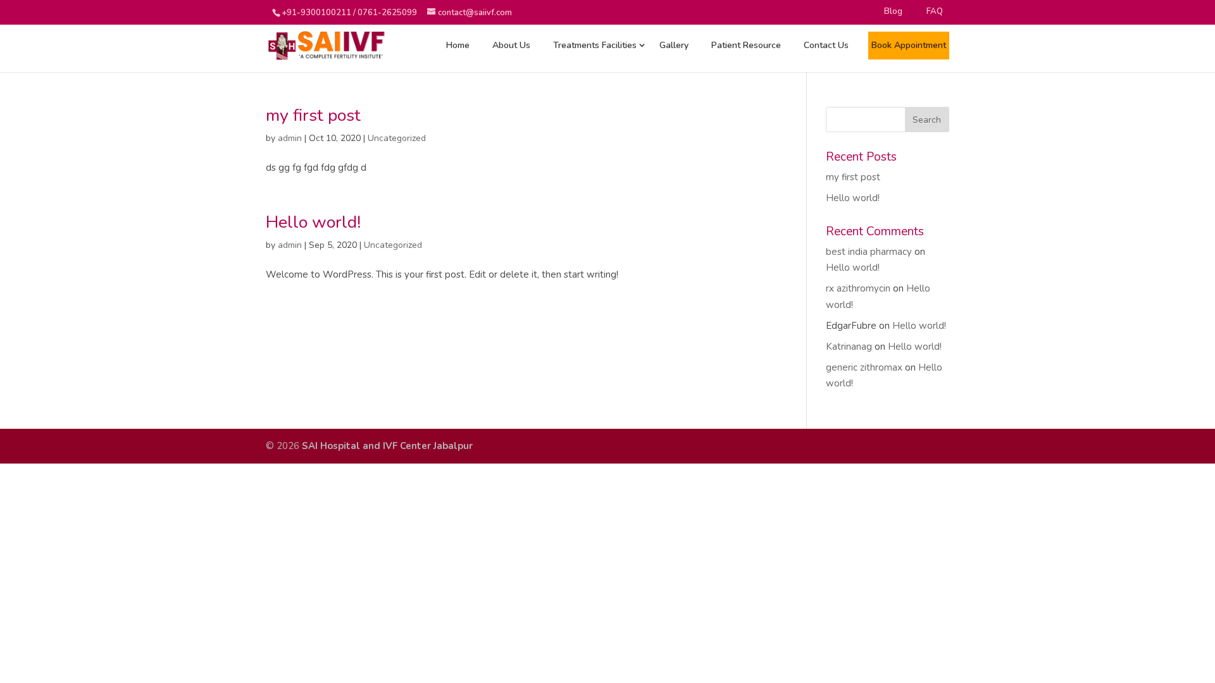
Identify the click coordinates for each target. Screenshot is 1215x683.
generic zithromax (864, 367)
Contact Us (826, 45)
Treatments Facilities (595, 45)
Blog (893, 11)
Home (458, 45)
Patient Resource (746, 45)
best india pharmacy (869, 251)
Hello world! (313, 222)
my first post (313, 115)
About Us (511, 45)
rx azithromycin (858, 288)
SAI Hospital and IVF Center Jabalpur (387, 446)
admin (290, 138)
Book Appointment (908, 45)
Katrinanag (849, 346)
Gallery (673, 45)
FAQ (934, 11)
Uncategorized (397, 138)
